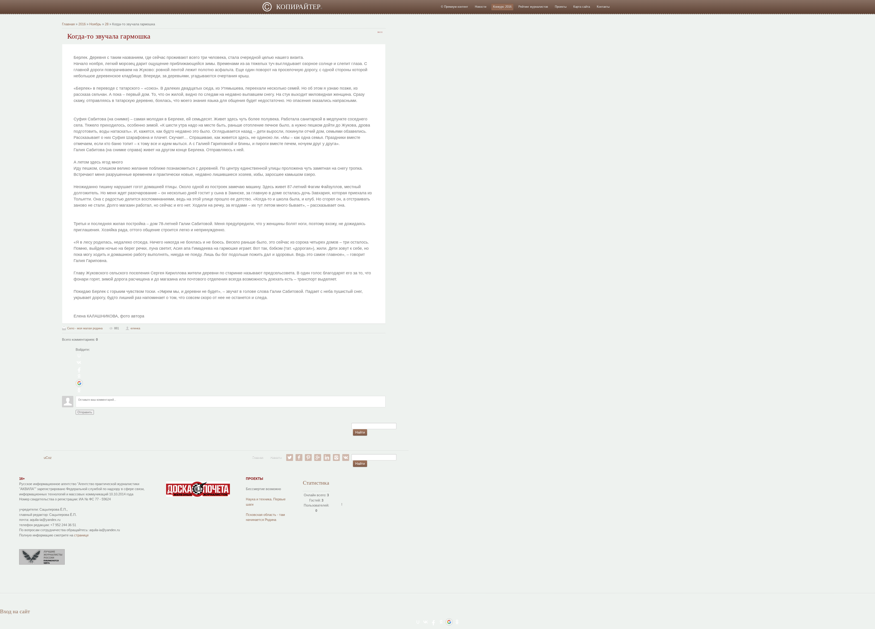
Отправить (84, 412)
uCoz (48, 458)
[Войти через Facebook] (79, 369)
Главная (68, 24)
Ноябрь (95, 24)
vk (345, 457)
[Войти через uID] (79, 355)
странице (81, 535)
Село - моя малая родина (85, 328)
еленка (135, 328)
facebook (299, 457)
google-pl (317, 457)
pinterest (308, 457)
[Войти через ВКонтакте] (79, 362)
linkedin (327, 457)
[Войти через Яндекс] (79, 376)
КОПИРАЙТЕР (299, 6)
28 (106, 24)
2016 (82, 24)
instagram (336, 457)
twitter (289, 457)
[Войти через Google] (79, 383)
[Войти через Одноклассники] (79, 390)
